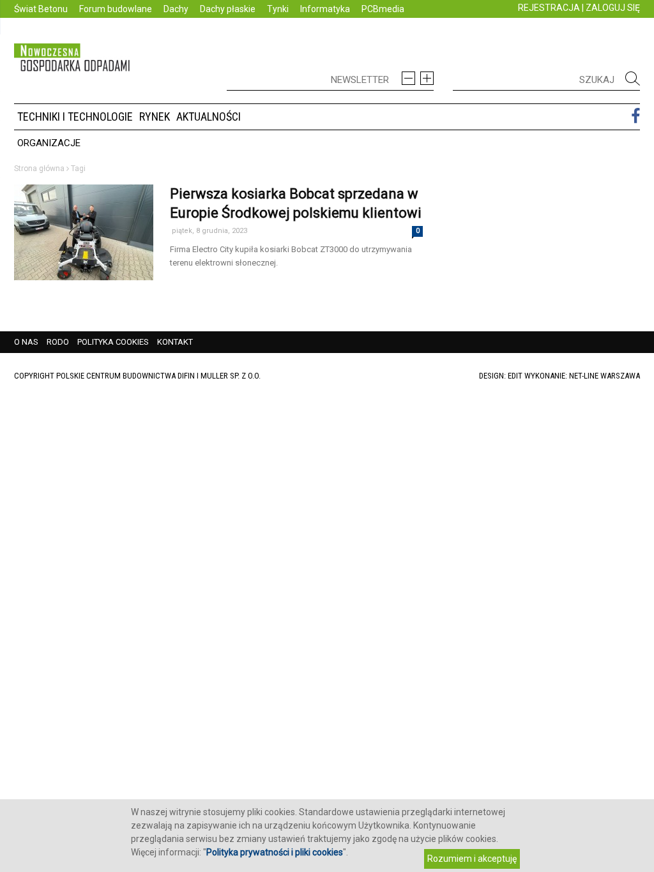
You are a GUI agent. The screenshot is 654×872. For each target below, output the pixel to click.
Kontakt (175, 342)
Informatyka (325, 9)
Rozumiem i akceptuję (472, 858)
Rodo (58, 342)
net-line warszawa (604, 375)
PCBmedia (382, 9)
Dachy (176, 9)
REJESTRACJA (549, 8)
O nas (26, 342)
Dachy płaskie (227, 9)
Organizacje (48, 143)
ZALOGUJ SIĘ (613, 8)
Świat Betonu (41, 9)
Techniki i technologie (75, 116)
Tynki (278, 9)
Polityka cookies (113, 342)
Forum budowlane (115, 9)
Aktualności (208, 116)
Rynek (154, 116)
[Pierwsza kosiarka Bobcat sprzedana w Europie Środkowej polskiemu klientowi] (83, 259)
